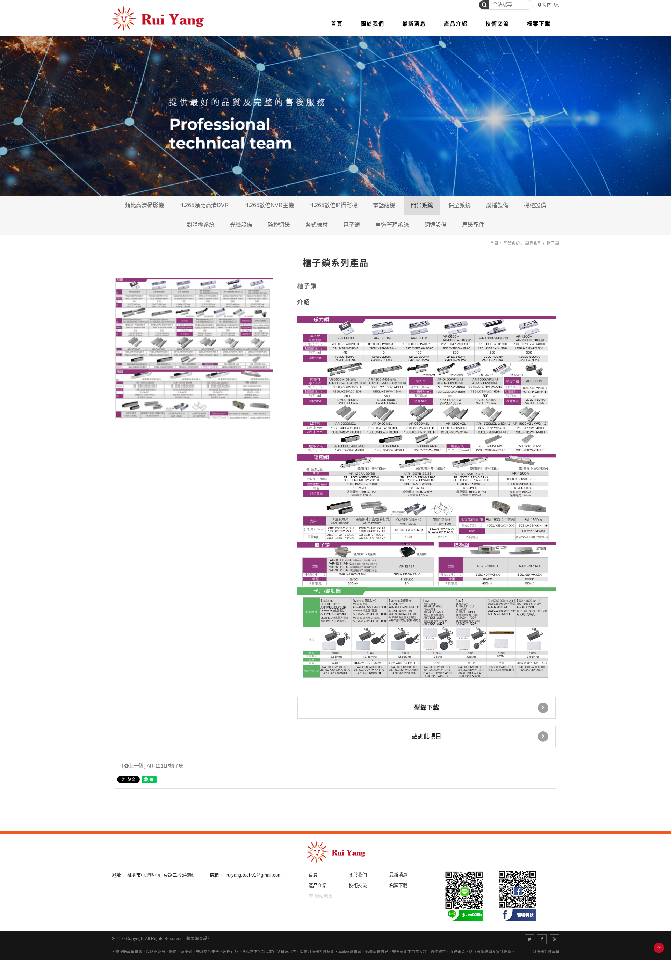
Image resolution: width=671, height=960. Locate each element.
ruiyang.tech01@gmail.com (254, 875)
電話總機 (384, 205)
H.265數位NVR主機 (269, 205)
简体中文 (550, 4)
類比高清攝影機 (144, 205)
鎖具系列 (533, 243)
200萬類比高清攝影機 (176, 224)
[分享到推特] (529, 939)
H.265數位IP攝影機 (333, 205)
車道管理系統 (392, 225)
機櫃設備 (535, 205)
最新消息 (398, 874)
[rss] (554, 939)
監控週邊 (279, 225)
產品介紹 (318, 885)
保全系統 (459, 205)
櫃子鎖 (553, 243)
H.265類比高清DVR (204, 205)
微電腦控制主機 (493, 224)
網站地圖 (324, 896)
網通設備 (435, 225)
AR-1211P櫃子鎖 (156, 766)
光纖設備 (241, 225)
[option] (194, 348)
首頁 (494, 243)
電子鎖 (351, 225)
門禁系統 (422, 205)
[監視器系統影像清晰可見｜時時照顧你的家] (335, 115)
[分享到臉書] (542, 939)
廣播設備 (497, 205)
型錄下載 (426, 707)
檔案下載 (398, 885)
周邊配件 (473, 225)
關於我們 (358, 874)
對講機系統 (201, 225)
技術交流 (358, 885)
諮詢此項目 (426, 736)
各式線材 (316, 225)
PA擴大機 (524, 224)
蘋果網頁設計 (198, 938)
